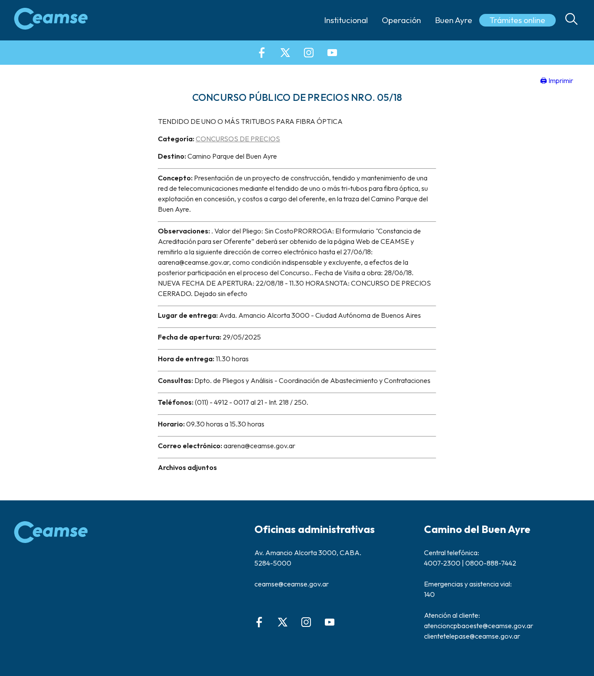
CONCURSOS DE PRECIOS (238, 138)
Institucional (346, 20)
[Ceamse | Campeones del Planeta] (51, 20)
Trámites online (517, 20)
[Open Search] (571, 20)
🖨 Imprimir (556, 80)
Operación (401, 20)
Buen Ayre (453, 20)
